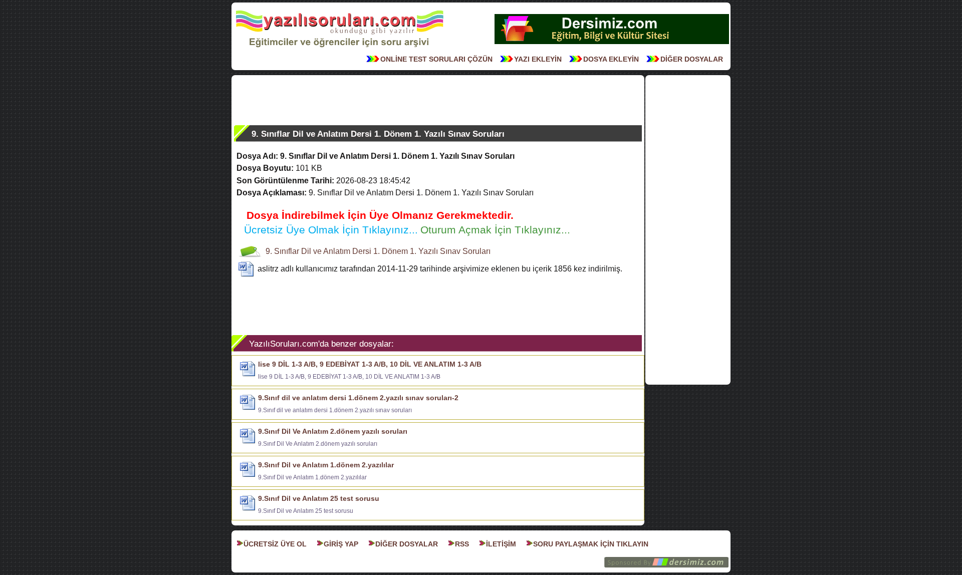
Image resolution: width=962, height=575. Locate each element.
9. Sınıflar (282, 251)
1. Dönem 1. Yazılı (405, 251)
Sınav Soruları (465, 251)
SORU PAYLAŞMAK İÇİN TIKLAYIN (590, 544)
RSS (462, 544)
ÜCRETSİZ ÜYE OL (275, 544)
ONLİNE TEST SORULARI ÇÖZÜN (436, 59)
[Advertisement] (437, 100)
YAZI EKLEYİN (538, 59)
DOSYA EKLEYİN (611, 59)
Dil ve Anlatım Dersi (336, 251)
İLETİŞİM (501, 544)
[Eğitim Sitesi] (612, 43)
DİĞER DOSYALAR (691, 59)
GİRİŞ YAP (341, 544)
